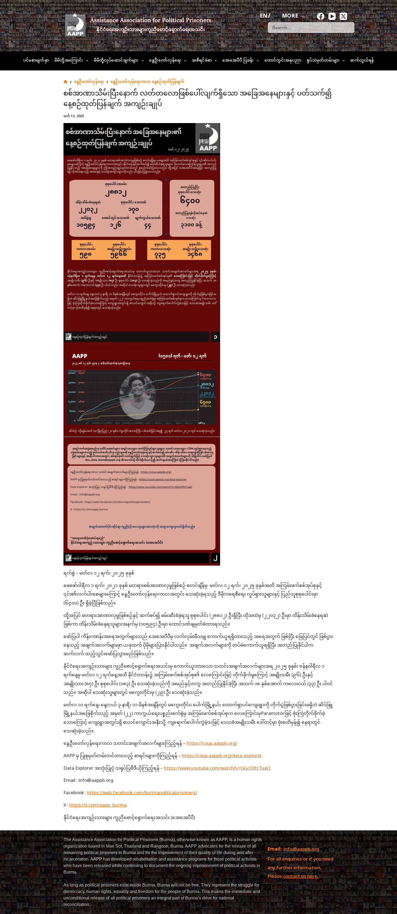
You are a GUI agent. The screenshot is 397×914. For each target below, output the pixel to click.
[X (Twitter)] (343, 16)
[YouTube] (332, 16)
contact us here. (300, 877)
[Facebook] (320, 16)
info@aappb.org (301, 849)
